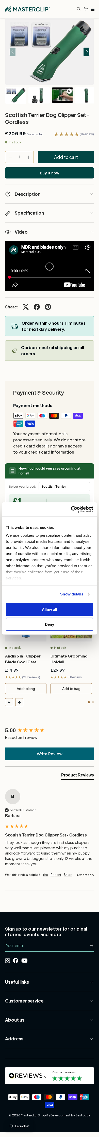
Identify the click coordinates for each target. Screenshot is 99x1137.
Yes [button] (45, 875)
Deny (49, 624)
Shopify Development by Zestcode (64, 1115)
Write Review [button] (49, 753)
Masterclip (29, 1115)
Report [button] (56, 875)
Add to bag (26, 688)
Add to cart (66, 157)
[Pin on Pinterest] (48, 306)
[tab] (77, 776)
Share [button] (68, 875)
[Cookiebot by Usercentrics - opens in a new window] (71, 509)
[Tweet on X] (25, 306)
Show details (71, 594)
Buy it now (49, 173)
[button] (87, 9)
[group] (49, 731)
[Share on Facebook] (36, 306)
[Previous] (9, 702)
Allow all (49, 609)
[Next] (19, 702)
